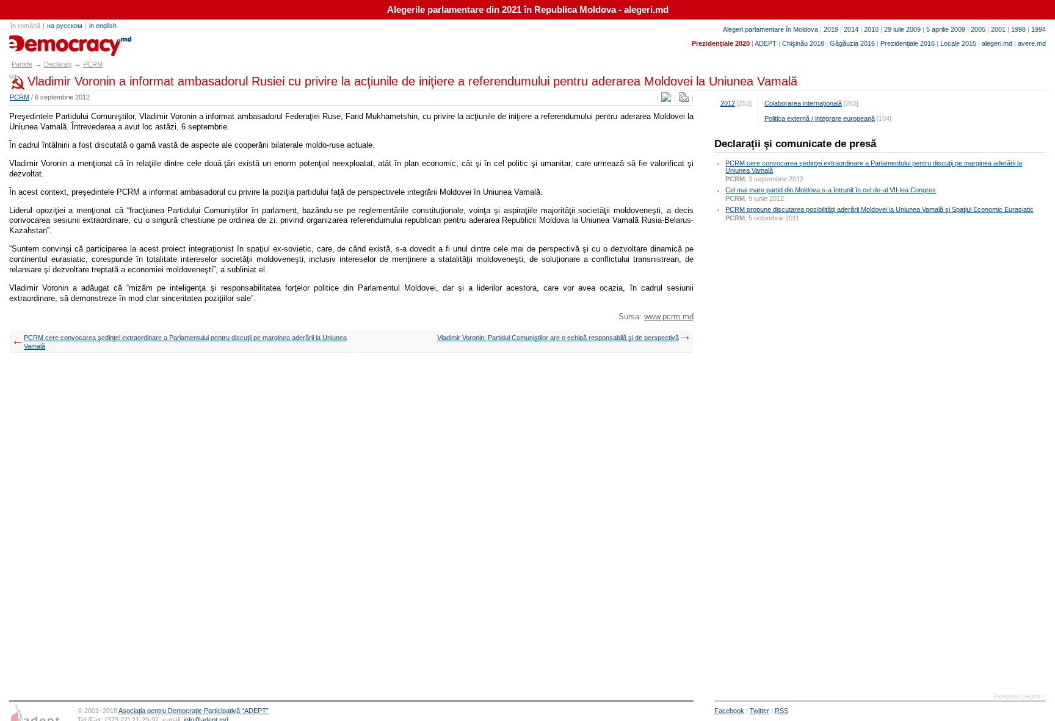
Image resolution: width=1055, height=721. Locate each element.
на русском (64, 25)
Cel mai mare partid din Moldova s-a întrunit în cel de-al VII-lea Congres (830, 190)
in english (103, 25)
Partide (22, 64)
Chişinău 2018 (803, 43)
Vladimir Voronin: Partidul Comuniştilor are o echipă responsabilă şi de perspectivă (558, 337)
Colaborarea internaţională (803, 103)
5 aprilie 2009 (945, 29)
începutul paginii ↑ (1019, 696)
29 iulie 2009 (902, 29)
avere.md (1032, 43)
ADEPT (766, 43)
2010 (871, 29)
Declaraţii (57, 64)
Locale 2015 (958, 43)
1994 (1038, 29)
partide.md (37, 41)
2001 (998, 29)
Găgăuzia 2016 (852, 43)
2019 (831, 29)
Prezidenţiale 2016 (907, 43)
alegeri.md (997, 43)
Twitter (759, 710)
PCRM (93, 64)
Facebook (729, 710)
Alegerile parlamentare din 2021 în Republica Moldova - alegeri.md (528, 10)
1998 (1018, 29)
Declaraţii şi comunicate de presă (795, 144)
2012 (727, 103)
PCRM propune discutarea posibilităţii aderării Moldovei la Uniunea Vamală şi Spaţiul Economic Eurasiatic (879, 209)
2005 (978, 29)
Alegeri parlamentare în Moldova (770, 29)
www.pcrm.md (669, 316)
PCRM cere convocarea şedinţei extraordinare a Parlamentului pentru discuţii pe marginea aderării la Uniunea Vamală (185, 342)
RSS (781, 710)
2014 (851, 29)
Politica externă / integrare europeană (819, 118)
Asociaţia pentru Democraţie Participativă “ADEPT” (193, 710)
